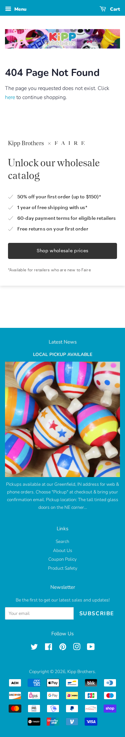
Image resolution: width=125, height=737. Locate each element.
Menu (19, 9)
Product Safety (62, 568)
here (10, 97)
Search (62, 541)
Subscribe (96, 613)
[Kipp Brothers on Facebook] (48, 648)
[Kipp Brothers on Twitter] (34, 648)
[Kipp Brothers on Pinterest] (62, 648)
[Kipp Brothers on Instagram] (76, 648)
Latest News (63, 342)
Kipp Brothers (81, 671)
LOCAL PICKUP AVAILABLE (62, 354)
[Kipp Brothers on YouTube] (91, 648)
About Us (62, 550)
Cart (114, 9)
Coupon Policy (62, 559)
